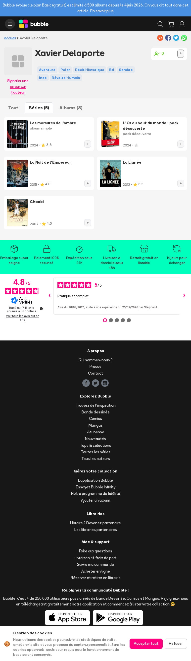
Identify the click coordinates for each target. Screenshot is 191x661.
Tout (13, 108)
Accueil (10, 38)
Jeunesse (95, 432)
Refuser (176, 643)
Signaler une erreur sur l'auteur (18, 86)
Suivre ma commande (95, 564)
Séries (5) (39, 108)
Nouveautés (95, 438)
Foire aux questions (95, 551)
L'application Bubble (95, 480)
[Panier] (171, 24)
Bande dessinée (96, 412)
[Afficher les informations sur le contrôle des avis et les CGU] (41, 309)
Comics (95, 418)
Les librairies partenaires (95, 529)
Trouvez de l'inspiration (96, 405)
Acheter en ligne (95, 571)
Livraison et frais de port (96, 557)
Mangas (96, 425)
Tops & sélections (95, 445)
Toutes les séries (95, 452)
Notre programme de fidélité (95, 493)
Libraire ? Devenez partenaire (95, 523)
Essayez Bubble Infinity (95, 487)
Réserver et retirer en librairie (96, 577)
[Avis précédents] (49, 295)
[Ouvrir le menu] (10, 24)
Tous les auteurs (95, 458)
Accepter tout (146, 643)
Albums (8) (70, 108)
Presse (95, 366)
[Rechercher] (160, 24)
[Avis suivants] (184, 295)
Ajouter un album (95, 500)
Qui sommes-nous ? (96, 360)
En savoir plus (102, 10)
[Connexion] (182, 24)
